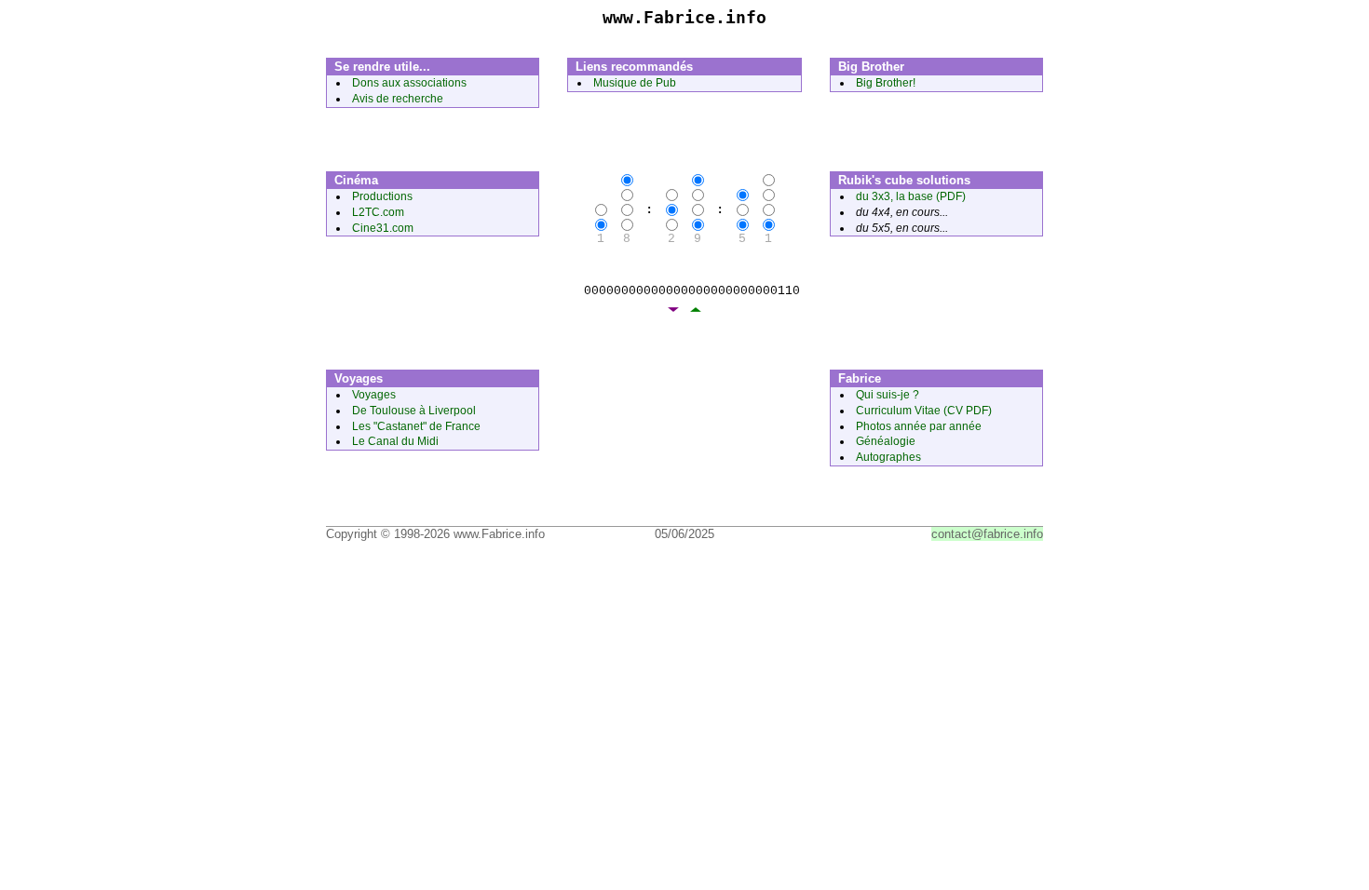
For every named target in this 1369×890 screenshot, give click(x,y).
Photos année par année (919, 426)
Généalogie (885, 441)
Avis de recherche (397, 98)
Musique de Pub (634, 82)
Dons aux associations (409, 82)
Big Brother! (885, 82)
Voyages (374, 394)
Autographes (888, 457)
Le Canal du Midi (395, 441)
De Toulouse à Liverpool (414, 410)
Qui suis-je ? (887, 394)
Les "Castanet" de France (416, 426)
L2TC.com (378, 212)
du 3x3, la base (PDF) (911, 196)
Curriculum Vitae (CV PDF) (924, 410)
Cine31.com (382, 228)
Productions (382, 196)
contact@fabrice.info (987, 534)
